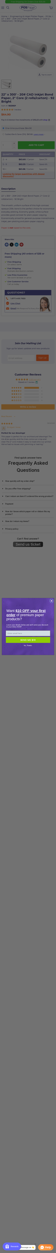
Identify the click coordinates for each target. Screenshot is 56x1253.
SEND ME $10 (28, 640)
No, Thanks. (28, 645)
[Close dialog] (51, 601)
